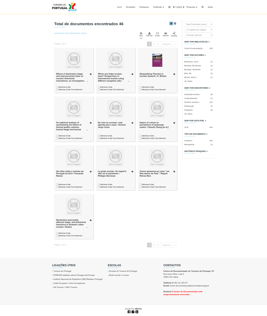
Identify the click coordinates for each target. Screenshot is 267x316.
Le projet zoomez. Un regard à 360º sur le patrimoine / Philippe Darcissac (112, 173)
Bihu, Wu (198, 73)
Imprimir (166, 36)
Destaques (144, 7)
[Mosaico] (175, 23)
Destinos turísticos (198, 102)
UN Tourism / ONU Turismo (65, 287)
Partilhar (174, 36)
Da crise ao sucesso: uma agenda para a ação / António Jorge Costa (112, 125)
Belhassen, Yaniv (198, 62)
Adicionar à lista (64, 87)
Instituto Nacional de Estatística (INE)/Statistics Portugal (77, 279)
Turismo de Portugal (62, 271)
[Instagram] (133, 311)
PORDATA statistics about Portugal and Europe (74, 275)
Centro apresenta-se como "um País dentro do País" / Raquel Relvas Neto (154, 173)
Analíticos (198, 141)
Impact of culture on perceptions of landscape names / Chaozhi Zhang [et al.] (154, 125)
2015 (198, 127)
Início (119, 7)
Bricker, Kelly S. (198, 77)
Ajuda (210, 7)
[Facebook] (129, 311)
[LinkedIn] (136, 311)
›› (174, 44)
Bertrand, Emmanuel (198, 66)
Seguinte (166, 44)
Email (157, 36)
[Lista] (171, 23)
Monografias (198, 145)
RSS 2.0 (141, 37)
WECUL (138, 309)
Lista (178, 7)
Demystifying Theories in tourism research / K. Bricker (153, 75)
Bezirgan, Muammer (198, 70)
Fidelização (198, 106)
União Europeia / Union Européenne (69, 283)
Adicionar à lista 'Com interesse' (70, 90)
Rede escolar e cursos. (119, 275)
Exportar (149, 36)
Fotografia (198, 110)
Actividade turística (198, 94)
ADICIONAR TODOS (62, 33)
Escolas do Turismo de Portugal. (123, 271)
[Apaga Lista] (183, 7)
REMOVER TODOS (79, 33)
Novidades (130, 7)
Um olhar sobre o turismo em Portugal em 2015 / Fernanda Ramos (70, 173)
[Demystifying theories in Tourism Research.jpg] (157, 60)
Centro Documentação (198, 48)
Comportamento (198, 98)
